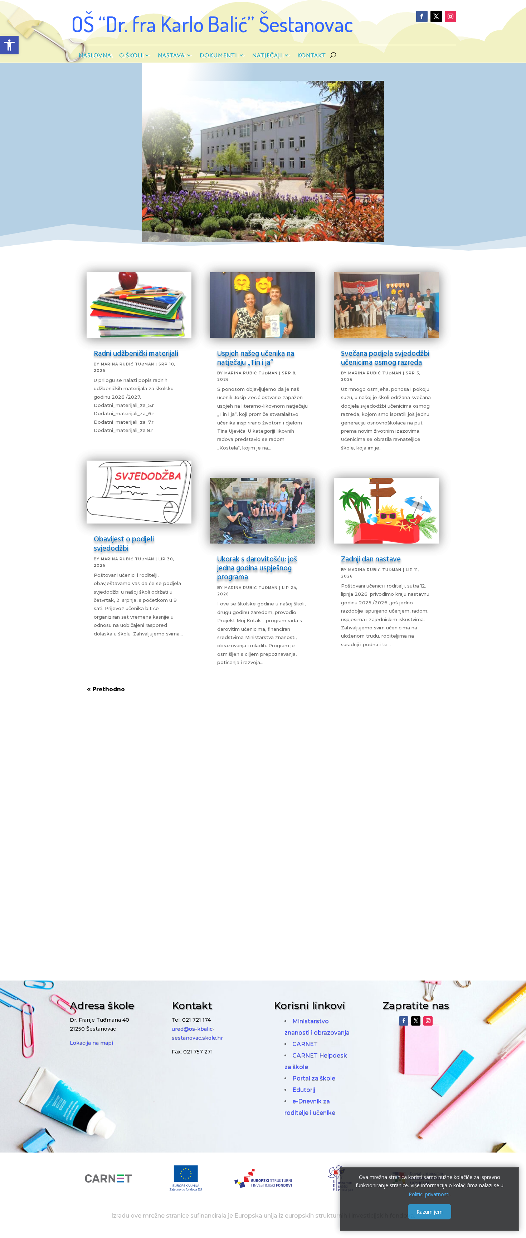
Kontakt (311, 55)
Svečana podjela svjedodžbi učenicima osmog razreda (385, 357)
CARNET (305, 1044)
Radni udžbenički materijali (136, 353)
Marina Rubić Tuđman (127, 364)
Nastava (171, 55)
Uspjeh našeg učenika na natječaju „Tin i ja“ (255, 357)
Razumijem (430, 1211)
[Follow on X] (436, 16)
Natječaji (267, 55)
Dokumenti (218, 55)
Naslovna (95, 55)
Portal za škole (313, 1078)
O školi (131, 55)
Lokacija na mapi (91, 1043)
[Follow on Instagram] (450, 16)
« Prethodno (106, 689)
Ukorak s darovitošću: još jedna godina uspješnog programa (257, 567)
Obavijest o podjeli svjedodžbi (124, 543)
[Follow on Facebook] (422, 16)
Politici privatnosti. (429, 1193)
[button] (9, 45)
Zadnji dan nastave (371, 558)
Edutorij (303, 1089)
